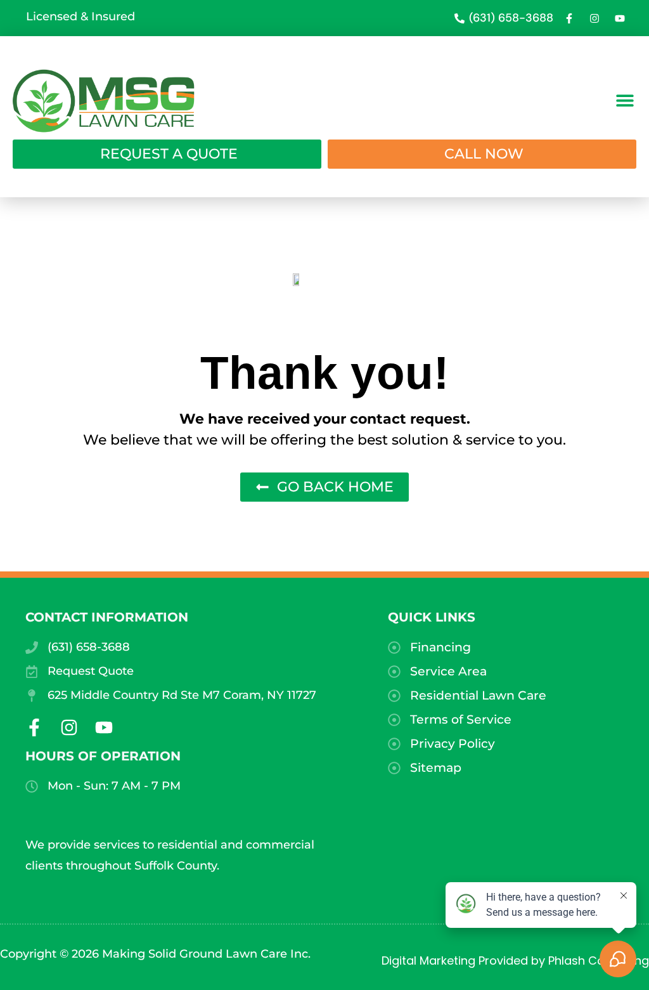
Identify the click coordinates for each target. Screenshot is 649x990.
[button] (625, 100)
